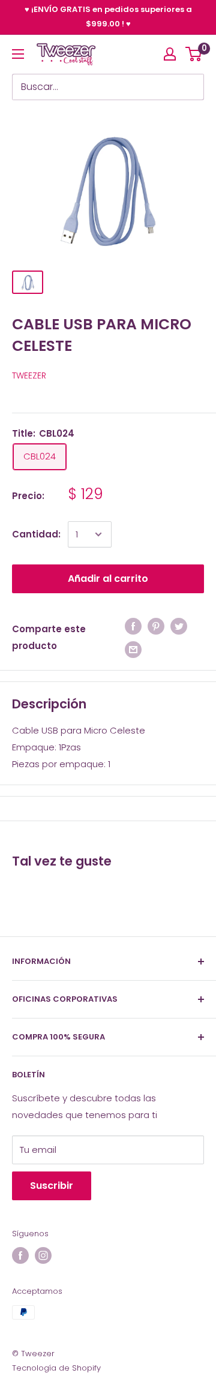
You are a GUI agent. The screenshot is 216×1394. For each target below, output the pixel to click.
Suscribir (51, 1185)
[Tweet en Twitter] (178, 626)
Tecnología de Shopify (56, 1368)
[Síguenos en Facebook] (20, 1255)
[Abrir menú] (18, 54)
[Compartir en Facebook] (133, 626)
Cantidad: (36, 534)
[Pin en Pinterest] (156, 626)
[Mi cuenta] (170, 54)
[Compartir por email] (133, 649)
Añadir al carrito (108, 578)
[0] (194, 54)
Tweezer (29, 375)
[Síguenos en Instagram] (43, 1255)
